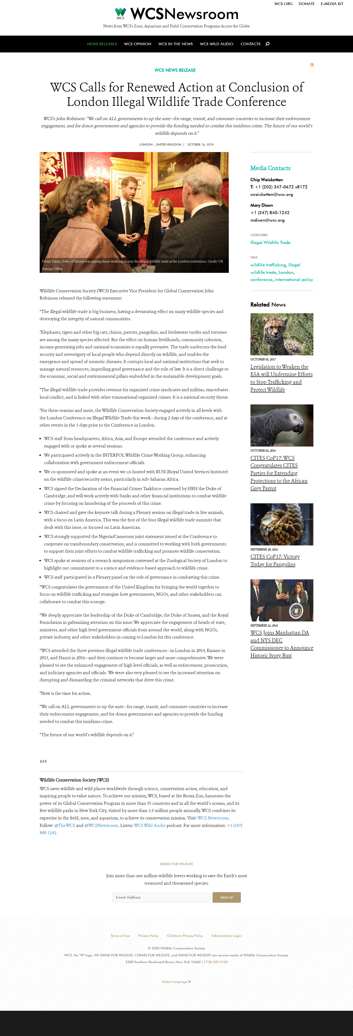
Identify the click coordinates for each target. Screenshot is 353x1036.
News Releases (102, 44)
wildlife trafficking (268, 264)
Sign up (226, 897)
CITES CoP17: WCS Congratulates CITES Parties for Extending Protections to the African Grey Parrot (279, 473)
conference (261, 279)
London (286, 272)
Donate (307, 3)
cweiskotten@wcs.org (271, 194)
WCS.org (283, 3)
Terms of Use (120, 936)
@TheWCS (65, 825)
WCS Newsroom (213, 818)
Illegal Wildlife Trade (270, 242)
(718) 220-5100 (216, 962)
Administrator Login (226, 936)
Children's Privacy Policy (185, 936)
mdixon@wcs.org (267, 220)
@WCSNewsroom (101, 825)
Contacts (251, 44)
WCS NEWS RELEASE (175, 70)
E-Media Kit (332, 3)
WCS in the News (175, 44)
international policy (294, 279)
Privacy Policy (148, 936)
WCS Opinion (137, 44)
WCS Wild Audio (216, 44)
